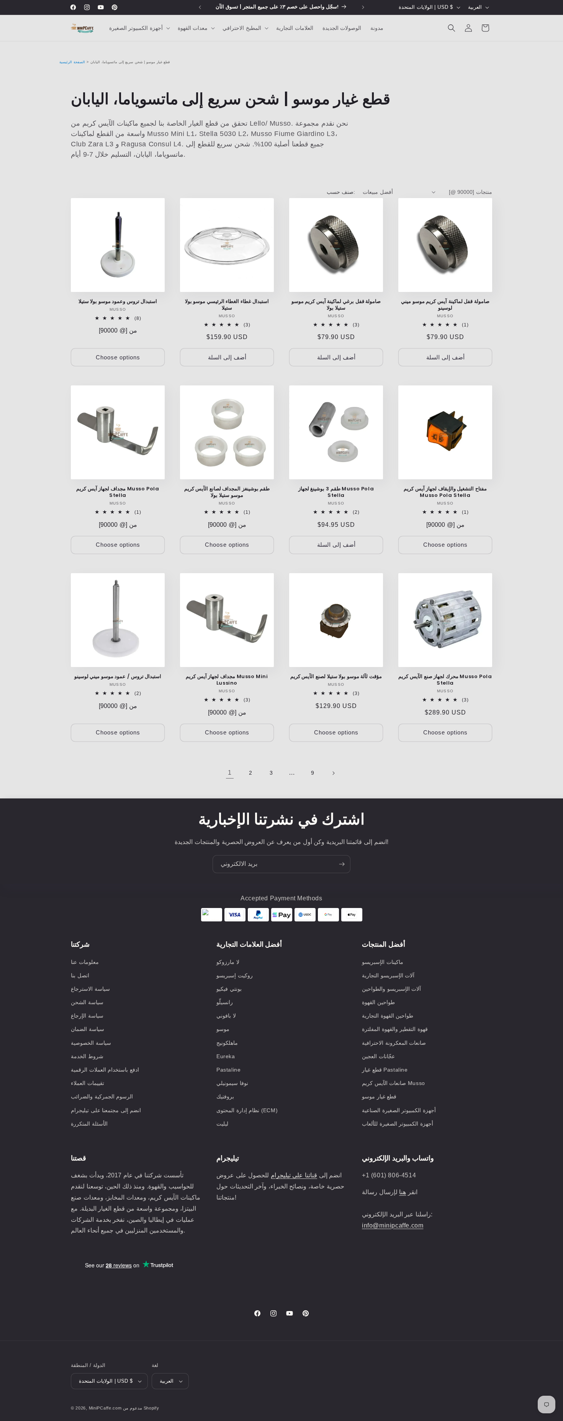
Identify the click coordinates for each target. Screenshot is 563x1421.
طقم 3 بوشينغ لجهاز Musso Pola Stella (336, 492)
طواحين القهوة (378, 1002)
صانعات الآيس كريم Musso (393, 1083)
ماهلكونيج (227, 1043)
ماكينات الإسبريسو (382, 962)
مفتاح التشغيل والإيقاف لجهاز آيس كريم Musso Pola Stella (445, 492)
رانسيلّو (224, 1002)
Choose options (118, 357)
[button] (139, 28)
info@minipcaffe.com (392, 1225)
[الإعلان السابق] (199, 7)
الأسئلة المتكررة (89, 1124)
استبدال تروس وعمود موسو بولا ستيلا (118, 301)
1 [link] (230, 772)
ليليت (222, 1124)
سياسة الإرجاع (87, 1016)
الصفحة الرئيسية (72, 62)
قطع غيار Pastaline (385, 1070)
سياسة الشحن (87, 1002)
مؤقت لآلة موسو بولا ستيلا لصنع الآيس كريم (336, 677)
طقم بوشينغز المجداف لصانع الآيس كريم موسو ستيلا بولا (227, 492)
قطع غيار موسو (379, 1096)
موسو (222, 1029)
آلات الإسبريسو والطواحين (391, 989)
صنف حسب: (341, 192)
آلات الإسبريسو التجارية (388, 975)
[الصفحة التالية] (333, 773)
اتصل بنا (80, 975)
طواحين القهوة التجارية (387, 1016)
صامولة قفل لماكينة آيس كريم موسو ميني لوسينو (445, 304)
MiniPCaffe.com (105, 1408)
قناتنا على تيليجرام (294, 1175)
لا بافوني (226, 1016)
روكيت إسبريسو (234, 975)
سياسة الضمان (87, 1029)
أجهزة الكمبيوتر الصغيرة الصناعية (399, 1110)
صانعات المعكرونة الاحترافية (394, 1043)
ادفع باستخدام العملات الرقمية (105, 1070)
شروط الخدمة (87, 1056)
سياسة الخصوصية (91, 1043)
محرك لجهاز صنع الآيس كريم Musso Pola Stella (445, 680)
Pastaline (228, 1070)
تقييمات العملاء (87, 1083)
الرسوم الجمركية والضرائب (102, 1096)
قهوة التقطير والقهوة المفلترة (395, 1029)
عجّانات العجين (378, 1056)
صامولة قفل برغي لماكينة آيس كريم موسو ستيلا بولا (336, 304)
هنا (402, 1192)
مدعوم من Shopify (141, 1408)
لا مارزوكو (227, 962)
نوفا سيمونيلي (232, 1083)
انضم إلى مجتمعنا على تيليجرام (106, 1110)
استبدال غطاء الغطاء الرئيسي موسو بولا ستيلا (227, 304)
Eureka (225, 1056)
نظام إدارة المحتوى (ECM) (247, 1110)
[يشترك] (341, 864)
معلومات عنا (85, 962)
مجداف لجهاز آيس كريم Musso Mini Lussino (227, 680)
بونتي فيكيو (229, 989)
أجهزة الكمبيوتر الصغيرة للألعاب (397, 1124)
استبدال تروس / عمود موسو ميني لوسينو (118, 677)
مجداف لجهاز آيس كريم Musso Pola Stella (117, 492)
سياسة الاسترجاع (90, 989)
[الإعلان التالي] (363, 7)
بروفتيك (225, 1096)
